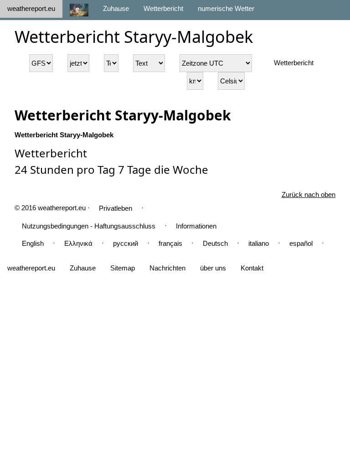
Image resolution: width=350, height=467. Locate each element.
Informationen (196, 226)
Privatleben (115, 208)
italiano (258, 243)
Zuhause (116, 8)
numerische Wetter (226, 8)
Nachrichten (167, 268)
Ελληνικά (78, 243)
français (170, 243)
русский (125, 243)
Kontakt (252, 268)
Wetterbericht (163, 8)
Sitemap (122, 268)
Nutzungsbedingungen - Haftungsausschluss (88, 226)
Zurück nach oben (308, 194)
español (301, 243)
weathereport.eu (31, 8)
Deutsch (215, 243)
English (33, 243)
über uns (213, 268)
